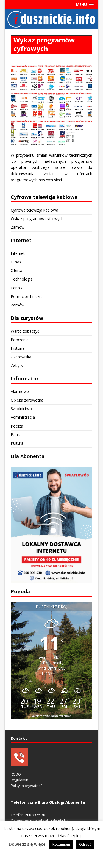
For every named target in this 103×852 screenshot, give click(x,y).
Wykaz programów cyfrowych (37, 218)
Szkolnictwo (21, 408)
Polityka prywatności (28, 785)
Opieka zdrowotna (27, 400)
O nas (16, 262)
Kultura (17, 443)
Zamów (17, 227)
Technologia (22, 279)
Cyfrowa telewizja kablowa (34, 210)
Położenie (20, 339)
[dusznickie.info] (51, 25)
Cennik (17, 287)
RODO (16, 774)
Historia (17, 348)
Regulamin (19, 779)
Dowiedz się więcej (28, 844)
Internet (18, 253)
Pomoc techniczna (27, 296)
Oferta (16, 270)
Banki (16, 434)
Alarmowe (20, 391)
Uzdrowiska (21, 356)
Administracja (23, 417)
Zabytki (17, 365)
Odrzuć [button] (85, 844)
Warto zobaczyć (25, 331)
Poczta (17, 426)
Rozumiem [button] (61, 844)
